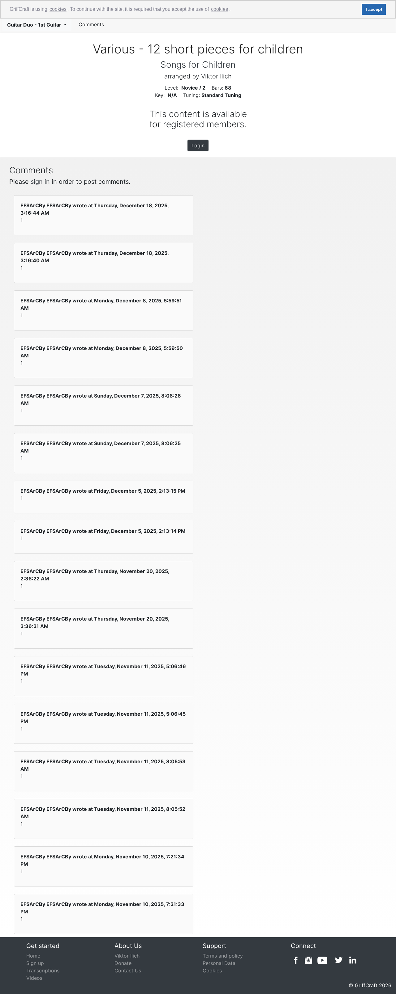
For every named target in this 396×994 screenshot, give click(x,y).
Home (33, 956)
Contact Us (127, 970)
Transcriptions (42, 970)
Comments (91, 24)
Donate (122, 963)
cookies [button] (58, 9)
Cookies (212, 970)
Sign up (35, 963)
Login (198, 145)
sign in (40, 181)
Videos (34, 978)
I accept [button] (374, 9)
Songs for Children (198, 64)
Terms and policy (223, 956)
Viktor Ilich (127, 956)
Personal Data (219, 963)
